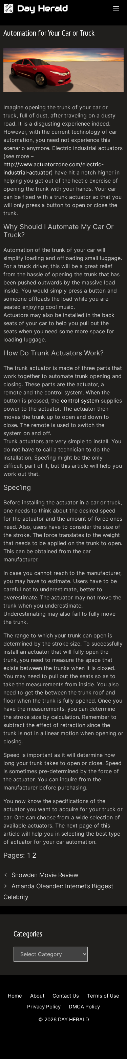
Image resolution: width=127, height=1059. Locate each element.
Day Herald (42, 8)
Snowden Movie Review (45, 874)
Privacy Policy (44, 1006)
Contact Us (65, 995)
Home (15, 995)
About (37, 995)
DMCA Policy (84, 1006)
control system (80, 400)
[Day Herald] (10, 8)
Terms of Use (103, 995)
